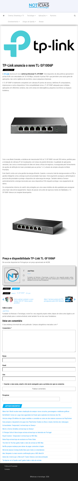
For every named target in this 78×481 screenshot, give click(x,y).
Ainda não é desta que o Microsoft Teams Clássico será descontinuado (25, 457)
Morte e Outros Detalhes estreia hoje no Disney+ (18, 429)
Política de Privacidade (11, 466)
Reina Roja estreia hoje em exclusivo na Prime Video (19, 439)
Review (41, 22)
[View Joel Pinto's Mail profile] (23, 280)
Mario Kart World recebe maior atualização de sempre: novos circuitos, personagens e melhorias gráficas (35, 411)
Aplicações (42, 16)
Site (3, 375)
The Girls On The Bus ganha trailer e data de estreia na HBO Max (22, 443)
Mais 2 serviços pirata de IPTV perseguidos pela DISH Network (54, 300)
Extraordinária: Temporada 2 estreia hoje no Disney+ (19, 425)
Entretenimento (13, 22)
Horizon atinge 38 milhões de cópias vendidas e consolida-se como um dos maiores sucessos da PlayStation (37, 418)
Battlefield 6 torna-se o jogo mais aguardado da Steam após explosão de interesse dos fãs (31, 415)
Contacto (7, 469)
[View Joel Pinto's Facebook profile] (23, 270)
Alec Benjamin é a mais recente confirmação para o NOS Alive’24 (23, 453)
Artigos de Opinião (29, 22)
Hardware (16, 288)
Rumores (53, 16)
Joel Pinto (5, 311)
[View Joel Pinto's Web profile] (23, 275)
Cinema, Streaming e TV (16, 16)
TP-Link (28, 293)
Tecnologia (31, 16)
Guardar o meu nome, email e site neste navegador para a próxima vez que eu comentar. (34, 384)
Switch (13, 293)
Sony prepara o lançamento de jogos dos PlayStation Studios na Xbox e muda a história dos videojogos (35, 422)
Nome (4, 356)
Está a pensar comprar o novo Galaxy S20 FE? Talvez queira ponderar (23, 301)
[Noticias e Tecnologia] (3, 16)
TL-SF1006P (20, 293)
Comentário (7, 328)
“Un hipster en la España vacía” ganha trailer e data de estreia (21, 460)
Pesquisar (5, 395)
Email (4, 365)
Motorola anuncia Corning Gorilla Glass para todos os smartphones (23, 450)
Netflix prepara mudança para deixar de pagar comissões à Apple (23, 446)
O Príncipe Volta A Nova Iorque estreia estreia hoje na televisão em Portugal (26, 432)
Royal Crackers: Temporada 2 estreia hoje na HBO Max (19, 436)
